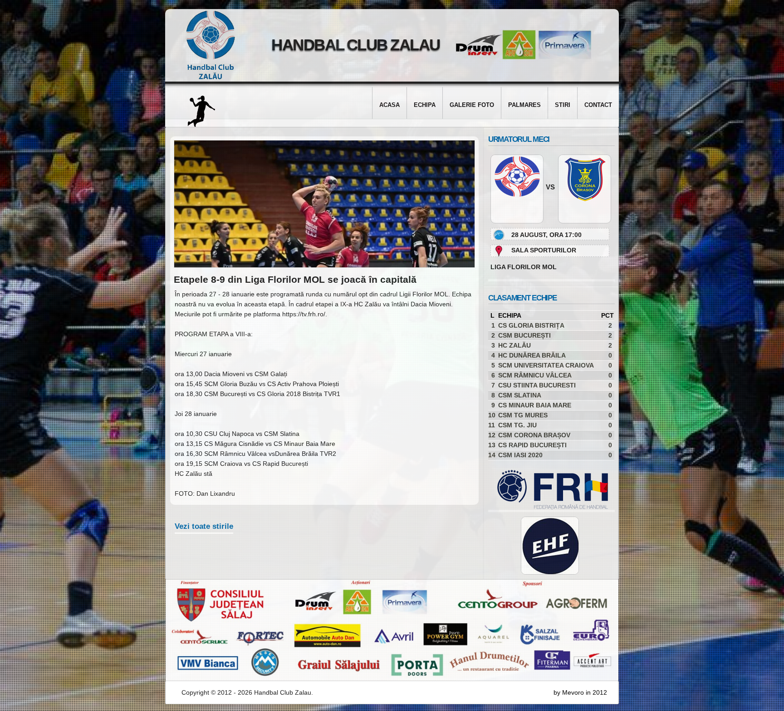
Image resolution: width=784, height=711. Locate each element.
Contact (598, 105)
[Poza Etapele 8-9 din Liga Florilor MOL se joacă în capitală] (324, 265)
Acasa (389, 105)
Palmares (524, 105)
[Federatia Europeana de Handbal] (550, 546)
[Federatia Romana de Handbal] (548, 507)
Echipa (425, 105)
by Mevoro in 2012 (580, 692)
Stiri (562, 105)
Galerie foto (472, 105)
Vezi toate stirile (204, 526)
